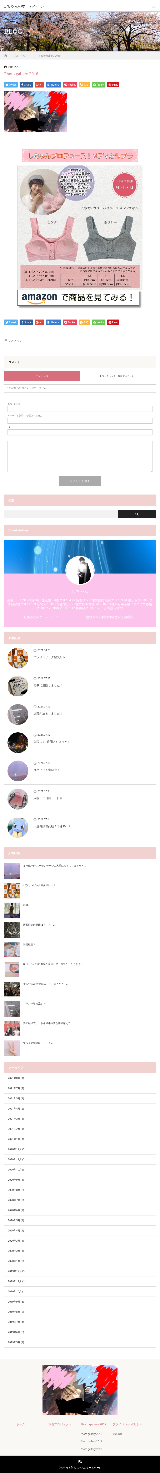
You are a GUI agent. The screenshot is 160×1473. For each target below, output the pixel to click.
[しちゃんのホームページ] (73, 6)
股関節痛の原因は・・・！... (39, 924)
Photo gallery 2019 (91, 1441)
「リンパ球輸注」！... (35, 1003)
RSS (79, 1461)
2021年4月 (14, 1108)
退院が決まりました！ (48, 713)
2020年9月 (14, 1179)
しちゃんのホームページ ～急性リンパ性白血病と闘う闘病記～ (80, 617)
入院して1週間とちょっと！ (52, 742)
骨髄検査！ (29, 944)
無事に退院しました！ (48, 685)
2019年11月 (15, 1281)
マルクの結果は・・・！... (37, 1043)
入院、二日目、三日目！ (50, 798)
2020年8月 (14, 1190)
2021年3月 (14, 1119)
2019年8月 (14, 1312)
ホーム (20, 1424)
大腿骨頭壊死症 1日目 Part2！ (53, 826)
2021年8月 (14, 1078)
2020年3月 (14, 1240)
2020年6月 (14, 1210)
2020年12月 (15, 1149)
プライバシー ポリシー (127, 1424)
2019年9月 (14, 1301)
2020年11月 (15, 1159)
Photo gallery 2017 (93, 1424)
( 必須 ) (14, 403)
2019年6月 (14, 1332)
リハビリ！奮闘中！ (47, 770)
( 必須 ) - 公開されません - (26, 415)
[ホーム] (5, 54)
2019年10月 (15, 1291)
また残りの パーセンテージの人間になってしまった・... (54, 865)
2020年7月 (14, 1200)
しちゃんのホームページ (87, 1467)
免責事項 (117, 1434)
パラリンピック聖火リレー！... (40, 885)
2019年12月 (15, 1271)
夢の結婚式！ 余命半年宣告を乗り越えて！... (49, 1023)
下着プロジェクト (60, 1424)
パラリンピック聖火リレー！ (52, 657)
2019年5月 (14, 1342)
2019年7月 (14, 1322)
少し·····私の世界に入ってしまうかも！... (45, 984)
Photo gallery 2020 (91, 1449)
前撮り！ (28, 905)
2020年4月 (14, 1230)
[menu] (154, 6)
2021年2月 (14, 1129)
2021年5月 (14, 1098)
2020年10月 (15, 1169)
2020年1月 (14, 1261)
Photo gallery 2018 (91, 1434)
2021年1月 (14, 1139)
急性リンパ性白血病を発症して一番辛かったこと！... (52, 964)
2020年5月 (14, 1220)
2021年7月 (14, 1088)
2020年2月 (14, 1251)
